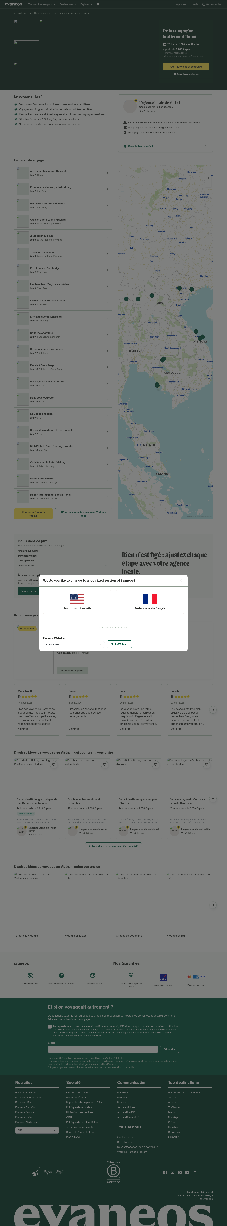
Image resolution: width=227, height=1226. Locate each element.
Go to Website (119, 644)
